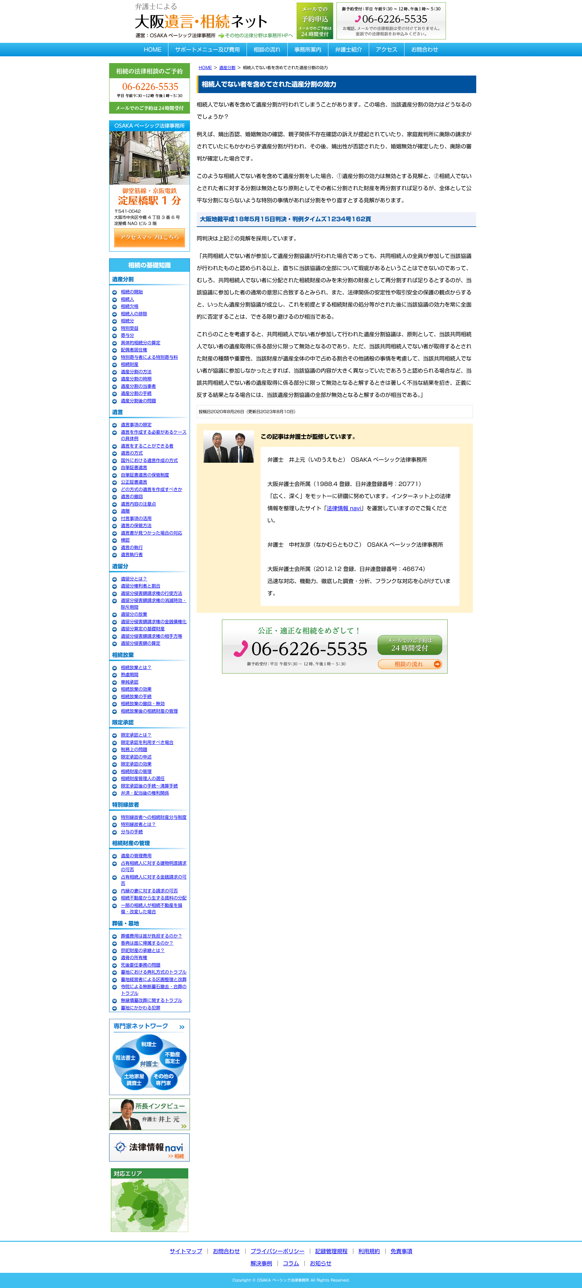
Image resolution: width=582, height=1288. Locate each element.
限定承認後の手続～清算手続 (149, 786)
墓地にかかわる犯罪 (140, 1008)
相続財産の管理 (136, 771)
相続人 (127, 299)
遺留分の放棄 (134, 614)
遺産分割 (227, 67)
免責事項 (401, 1251)
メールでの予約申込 (314, 20)
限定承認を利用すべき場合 (147, 742)
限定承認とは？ (136, 735)
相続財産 (129, 364)
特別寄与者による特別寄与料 (149, 357)
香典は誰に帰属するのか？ (147, 943)
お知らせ (320, 1263)
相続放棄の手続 (136, 696)
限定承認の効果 (136, 764)
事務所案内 (307, 49)
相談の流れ (267, 49)
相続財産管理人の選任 (143, 778)
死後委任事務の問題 (140, 965)
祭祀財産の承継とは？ (143, 950)
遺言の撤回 (132, 496)
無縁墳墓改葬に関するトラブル (151, 1000)
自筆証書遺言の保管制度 (145, 475)
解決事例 (261, 1263)
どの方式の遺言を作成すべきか (151, 489)
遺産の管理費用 (136, 856)
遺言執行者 (132, 554)
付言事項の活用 (136, 518)
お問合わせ (424, 49)
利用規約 (369, 1251)
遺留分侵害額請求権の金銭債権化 (154, 622)
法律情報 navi (344, 508)
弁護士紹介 (348, 49)
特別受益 (129, 328)
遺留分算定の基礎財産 (143, 629)
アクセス (386, 49)
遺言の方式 (132, 453)
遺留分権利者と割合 (140, 586)
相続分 (127, 321)
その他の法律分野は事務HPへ (255, 36)
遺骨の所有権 (134, 957)
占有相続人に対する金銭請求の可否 (154, 880)
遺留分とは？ (134, 579)
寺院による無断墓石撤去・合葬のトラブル (154, 990)
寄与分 (127, 335)
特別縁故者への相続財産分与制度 (154, 817)
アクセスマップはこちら (149, 237)
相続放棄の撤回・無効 (143, 704)
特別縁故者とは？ (138, 824)
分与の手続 (132, 832)
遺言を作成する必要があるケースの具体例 (154, 435)
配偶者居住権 (134, 350)
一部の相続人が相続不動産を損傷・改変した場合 (151, 908)
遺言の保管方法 (136, 525)
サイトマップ (186, 1251)
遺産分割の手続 (136, 393)
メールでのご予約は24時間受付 (410, 645)
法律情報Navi (149, 1148)
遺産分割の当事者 (138, 386)
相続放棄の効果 (136, 689)
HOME (152, 49)
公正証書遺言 (134, 482)
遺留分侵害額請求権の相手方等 (151, 636)
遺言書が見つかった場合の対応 (151, 533)
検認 (125, 540)
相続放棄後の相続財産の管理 (149, 711)
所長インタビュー (149, 1114)
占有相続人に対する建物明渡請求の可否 (154, 866)
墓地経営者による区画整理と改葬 (154, 979)
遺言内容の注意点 (138, 504)
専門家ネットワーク (149, 1057)
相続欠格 (129, 306)
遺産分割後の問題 (138, 401)
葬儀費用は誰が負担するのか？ (151, 936)
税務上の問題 (134, 749)
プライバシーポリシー (277, 1251)
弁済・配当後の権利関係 (145, 793)
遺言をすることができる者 (147, 446)
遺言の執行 (132, 547)
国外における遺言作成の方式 (149, 460)
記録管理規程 (331, 1251)
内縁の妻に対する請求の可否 (149, 891)
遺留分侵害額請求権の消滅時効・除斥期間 (154, 603)
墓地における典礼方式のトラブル (154, 972)
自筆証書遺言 (134, 467)
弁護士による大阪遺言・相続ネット (200, 14)
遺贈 (125, 511)
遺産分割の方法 (136, 372)
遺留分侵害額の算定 (140, 643)
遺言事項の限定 (136, 425)
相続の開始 (132, 292)
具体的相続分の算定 (140, 343)
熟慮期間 (129, 674)
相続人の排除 (134, 314)
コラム (291, 1263)
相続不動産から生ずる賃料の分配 (154, 898)
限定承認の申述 (136, 757)
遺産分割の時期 (136, 379)
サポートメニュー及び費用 (207, 49)
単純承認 (129, 682)
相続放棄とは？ (136, 667)
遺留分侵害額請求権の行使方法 (151, 593)
